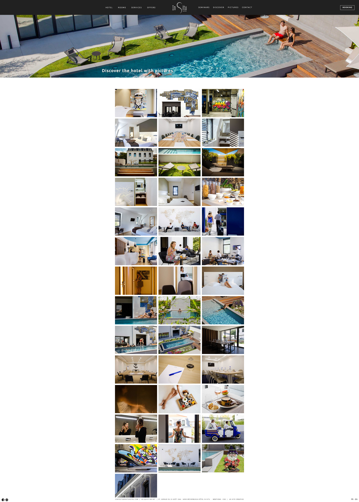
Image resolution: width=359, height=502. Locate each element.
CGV (224, 499)
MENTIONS (217, 499)
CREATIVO (240, 499)
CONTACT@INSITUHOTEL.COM (126, 499)
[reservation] (347, 7)
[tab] (136, 103)
